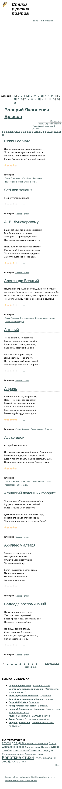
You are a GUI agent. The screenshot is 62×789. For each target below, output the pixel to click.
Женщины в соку (41, 685)
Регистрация (46, 20)
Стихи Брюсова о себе (15, 178)
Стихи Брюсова (12, 318)
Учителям (43, 705)
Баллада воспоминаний (25, 604)
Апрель (10, 388)
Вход (35, 20)
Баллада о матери (41, 715)
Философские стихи (14, 182)
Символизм (56, 121)
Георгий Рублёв (18, 702)
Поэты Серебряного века (49, 124)
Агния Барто (16, 719)
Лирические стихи (34, 754)
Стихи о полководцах (14, 322)
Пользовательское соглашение (21, 780)
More (57, 765)
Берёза (49, 699)
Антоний (11, 330)
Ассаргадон (14, 437)
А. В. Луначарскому (21, 222)
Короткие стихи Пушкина (37, 747)
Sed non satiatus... (20, 190)
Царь (48, 481)
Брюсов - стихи (22, 214)
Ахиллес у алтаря (19, 545)
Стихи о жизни (30, 182)
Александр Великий (21, 281)
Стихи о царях (38, 481)
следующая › (52, 663)
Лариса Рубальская (20, 685)
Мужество (46, 695)
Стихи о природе (40, 750)
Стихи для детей (14, 743)
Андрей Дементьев (19, 715)
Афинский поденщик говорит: (30, 493)
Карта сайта (11, 777)
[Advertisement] (31, 62)
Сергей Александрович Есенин (26, 689)
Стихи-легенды (27, 318)
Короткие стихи (18, 757)
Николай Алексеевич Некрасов (26, 709)
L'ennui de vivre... (19, 141)
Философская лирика (13, 754)
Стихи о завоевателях (45, 318)
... (24, 165)
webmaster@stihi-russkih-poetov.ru (37, 777)
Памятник (34, 702)
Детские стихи (17, 761)
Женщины (37, 178)
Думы (28, 178)
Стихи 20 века (20, 750)
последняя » (31, 667)
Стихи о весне (37, 429)
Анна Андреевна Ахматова (23, 695)
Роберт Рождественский (22, 705)
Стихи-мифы (22, 485)
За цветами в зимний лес (38, 719)
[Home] (4, 4)
